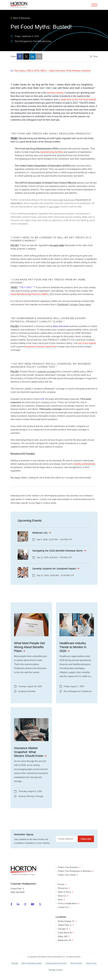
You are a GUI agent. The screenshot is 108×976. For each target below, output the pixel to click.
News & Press (64, 892)
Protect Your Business (68, 867)
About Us (62, 896)
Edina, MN (63, 936)
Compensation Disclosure (56, 963)
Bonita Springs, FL (66, 921)
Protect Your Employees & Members (75, 871)
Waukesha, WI (64, 940)
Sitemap (14, 963)
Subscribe (86, 838)
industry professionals (84, 464)
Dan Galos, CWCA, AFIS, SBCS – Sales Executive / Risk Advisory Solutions (52, 70)
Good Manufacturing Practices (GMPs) (31, 294)
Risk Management (23, 41)
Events (61, 884)
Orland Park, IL (65, 925)
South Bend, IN (65, 932)
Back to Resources (21, 18)
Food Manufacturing (42, 41)
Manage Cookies (56, 970)
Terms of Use (91, 963)
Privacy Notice (76, 963)
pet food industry (55, 92)
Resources (63, 888)
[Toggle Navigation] (94, 5)
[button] (20, 56)
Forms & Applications (67, 903)
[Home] (20, 5)
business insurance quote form (41, 346)
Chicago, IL (63, 929)
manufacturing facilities (51, 152)
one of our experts (87, 343)
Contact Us (63, 907)
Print (95, 56)
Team (60, 899)
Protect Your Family (67, 875)
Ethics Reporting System (32, 963)
